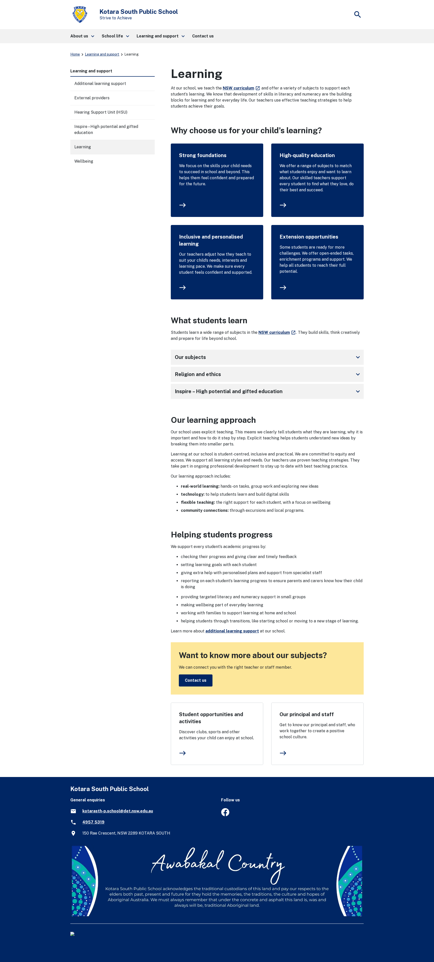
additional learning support (232, 631)
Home (75, 54)
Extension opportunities (309, 237)
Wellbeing (83, 161)
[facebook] (225, 814)
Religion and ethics (268, 374)
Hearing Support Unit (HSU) (100, 112)
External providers (92, 98)
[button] (82, 36)
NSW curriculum (241, 88)
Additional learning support (100, 83)
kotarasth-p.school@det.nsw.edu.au (117, 811)
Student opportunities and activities (211, 717)
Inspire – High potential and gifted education (268, 391)
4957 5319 (93, 822)
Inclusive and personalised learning (211, 240)
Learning (82, 147)
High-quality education (307, 155)
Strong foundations (203, 155)
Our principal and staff (307, 714)
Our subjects (268, 357)
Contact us (195, 680)
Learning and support (102, 54)
